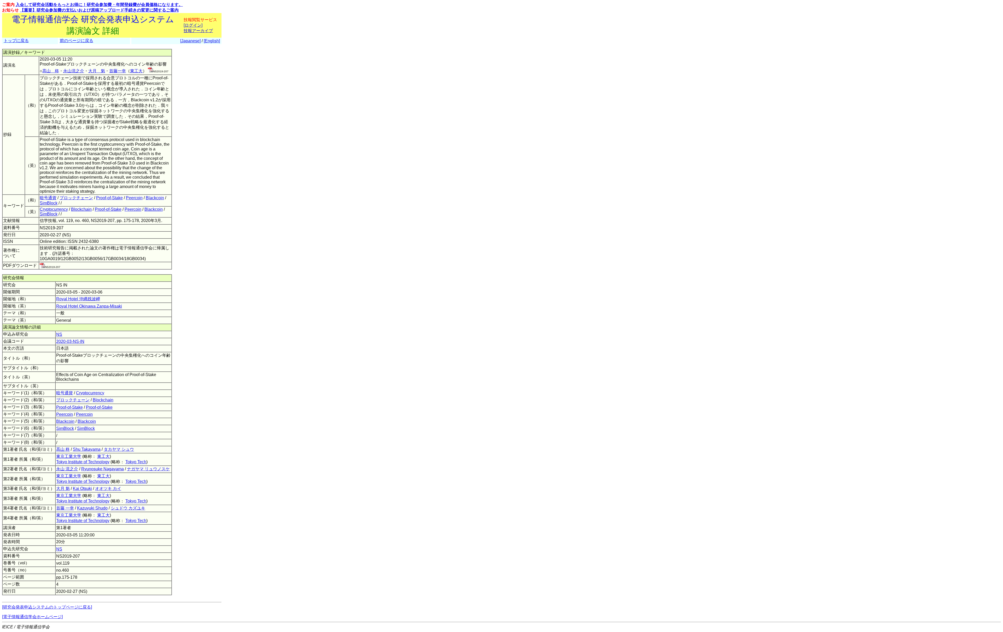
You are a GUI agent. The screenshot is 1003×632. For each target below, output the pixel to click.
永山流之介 (73, 71)
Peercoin (134, 198)
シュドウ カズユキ (128, 508)
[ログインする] (150, 71)
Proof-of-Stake (109, 198)
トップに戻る (16, 40)
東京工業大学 (68, 456)
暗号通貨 (48, 198)
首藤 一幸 (65, 508)
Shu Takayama (87, 449)
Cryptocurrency (54, 209)
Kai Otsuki (82, 488)
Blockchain (81, 209)
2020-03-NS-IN (70, 341)
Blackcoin (155, 198)
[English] (212, 41)
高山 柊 (50, 71)
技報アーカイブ (198, 30)
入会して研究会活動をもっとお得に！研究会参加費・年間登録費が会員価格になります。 (99, 4)
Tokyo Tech (135, 462)
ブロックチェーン (76, 198)
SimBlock (48, 203)
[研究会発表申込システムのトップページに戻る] (47, 607)
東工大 (136, 71)
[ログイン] (193, 25)
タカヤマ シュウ (119, 449)
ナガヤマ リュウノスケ (148, 469)
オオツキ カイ (108, 488)
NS (59, 334)
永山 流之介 (67, 469)
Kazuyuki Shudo (92, 508)
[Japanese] (190, 41)
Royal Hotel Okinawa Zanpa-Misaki (89, 306)
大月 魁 (96, 71)
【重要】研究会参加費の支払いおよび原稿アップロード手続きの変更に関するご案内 (99, 10)
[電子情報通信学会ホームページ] (32, 617)
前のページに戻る (76, 40)
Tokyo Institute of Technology (82, 462)
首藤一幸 (117, 71)
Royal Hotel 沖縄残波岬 (78, 299)
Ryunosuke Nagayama (102, 469)
